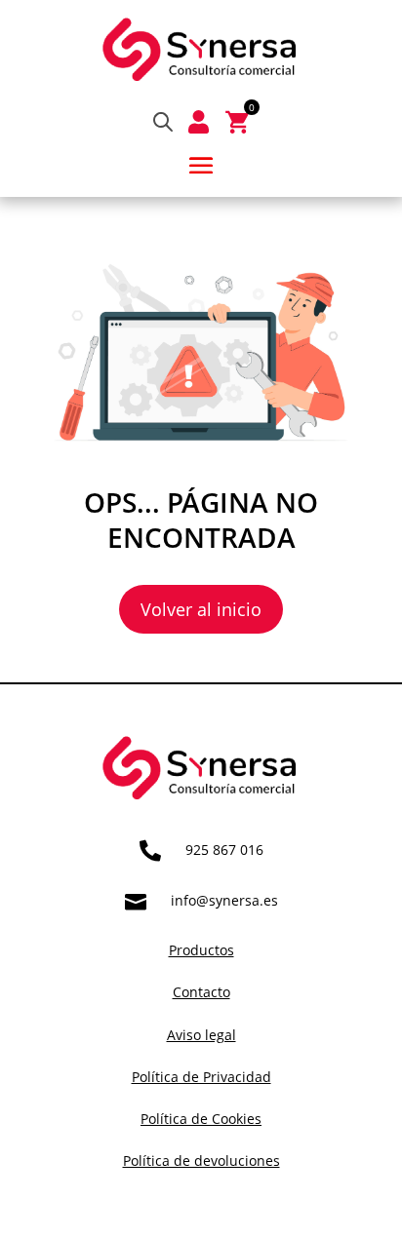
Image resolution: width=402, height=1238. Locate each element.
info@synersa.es (224, 900)
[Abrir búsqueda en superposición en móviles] (163, 121)
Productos (201, 950)
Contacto (201, 992)
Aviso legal (201, 1034)
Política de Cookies (201, 1118)
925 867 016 (224, 849)
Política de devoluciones (201, 1160)
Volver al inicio (201, 609)
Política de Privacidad (201, 1076)
